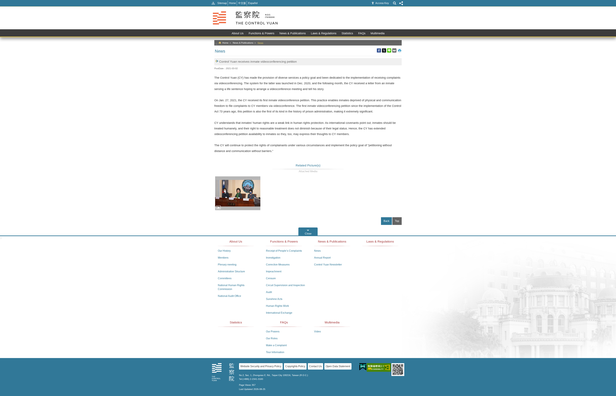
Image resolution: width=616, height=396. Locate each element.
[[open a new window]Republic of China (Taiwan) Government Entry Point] (362, 367)
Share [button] (401, 3)
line (389, 50)
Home (232, 3)
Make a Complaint (276, 345)
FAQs (284, 322)
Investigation (273, 257)
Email (394, 50)
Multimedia (332, 322)
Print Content (400, 50)
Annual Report (322, 257)
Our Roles (272, 338)
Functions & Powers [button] (261, 33)
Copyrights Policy (295, 366)
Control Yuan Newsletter (328, 264)
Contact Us (315, 366)
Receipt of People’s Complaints (284, 250)
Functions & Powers (284, 241)
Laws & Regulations (323, 33)
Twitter (384, 50)
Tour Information (275, 352)
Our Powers (272, 331)
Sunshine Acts (274, 299)
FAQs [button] (361, 33)
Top (397, 221)
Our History (224, 250)
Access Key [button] (382, 3)
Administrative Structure (231, 271)
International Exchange (279, 312)
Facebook (379, 50)
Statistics (347, 33)
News (260, 42)
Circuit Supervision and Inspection (285, 285)
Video (317, 331)
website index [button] (394, 3)
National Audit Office (229, 296)
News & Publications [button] (292, 33)
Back (386, 221)
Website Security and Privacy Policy (260, 366)
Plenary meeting (227, 264)
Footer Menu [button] (308, 231)
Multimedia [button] (378, 33)
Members (223, 257)
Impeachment (273, 271)
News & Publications (243, 42)
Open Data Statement (338, 366)
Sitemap (222, 3)
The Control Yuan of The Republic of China (246, 18)
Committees (224, 278)
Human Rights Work (277, 306)
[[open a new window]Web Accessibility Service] (379, 367)
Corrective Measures (278, 264)
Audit (269, 292)
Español (253, 3)
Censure (271, 278)
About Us (235, 241)
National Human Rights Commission (231, 287)
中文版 (242, 3)
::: (216, 43)
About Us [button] (238, 33)
